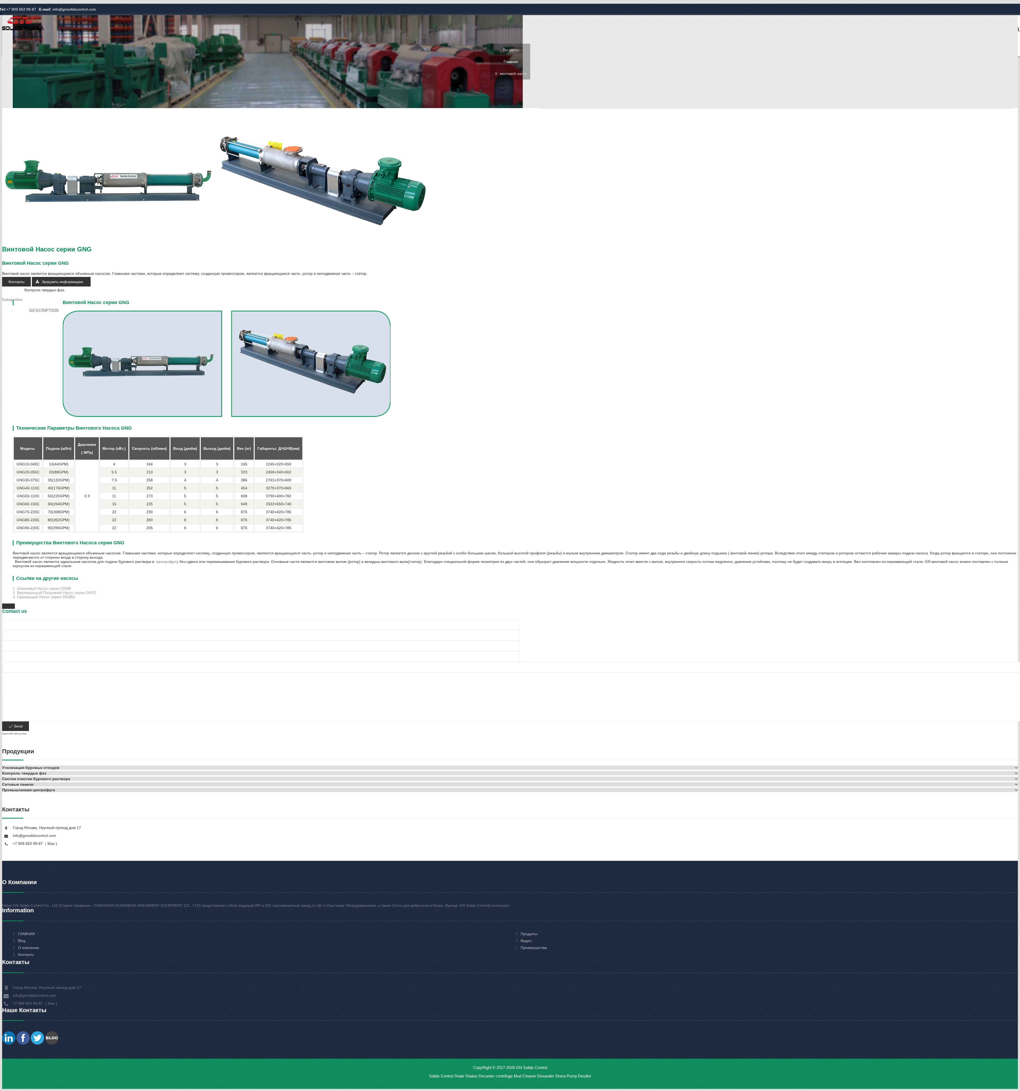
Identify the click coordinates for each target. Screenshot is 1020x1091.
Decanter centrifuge (495, 1076)
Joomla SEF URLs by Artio (14, 734)
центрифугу (166, 561)
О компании (28, 947)
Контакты (16, 282)
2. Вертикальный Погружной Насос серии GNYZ (54, 593)
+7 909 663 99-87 (21, 9)
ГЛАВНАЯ (26, 934)
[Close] (8, 606)
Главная (511, 61)
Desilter (584, 1076)
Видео (526, 941)
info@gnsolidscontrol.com (67, 9)
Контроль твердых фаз (44, 290)
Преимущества (534, 947)
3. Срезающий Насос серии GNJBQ (44, 597)
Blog (22, 941)
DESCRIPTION (44, 310)
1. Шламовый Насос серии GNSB (42, 588)
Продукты (529, 934)
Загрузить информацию (63, 282)
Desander (545, 1076)
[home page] (23, 30)
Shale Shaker (466, 1076)
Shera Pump (566, 1076)
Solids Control (441, 1076)
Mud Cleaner (525, 1076)
